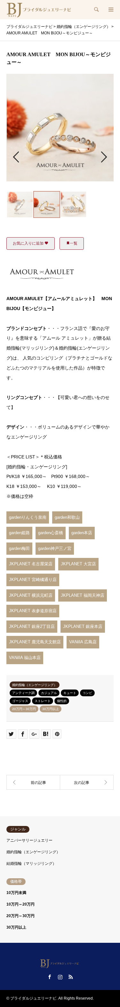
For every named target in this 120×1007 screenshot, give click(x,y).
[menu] (110, 9)
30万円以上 (50, 709)
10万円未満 (16, 892)
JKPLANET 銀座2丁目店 (32, 626)
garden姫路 (19, 532)
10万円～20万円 (20, 904)
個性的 (62, 701)
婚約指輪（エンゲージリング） (34, 685)
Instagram (60, 977)
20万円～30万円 (24, 709)
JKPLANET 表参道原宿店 (33, 610)
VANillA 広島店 (83, 641)
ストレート (43, 701)
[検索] (96, 9)
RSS (70, 977)
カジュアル (49, 693)
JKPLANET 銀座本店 (82, 626)
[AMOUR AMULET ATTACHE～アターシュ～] (33, 782)
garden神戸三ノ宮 (54, 548)
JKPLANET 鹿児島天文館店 (35, 641)
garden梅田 (19, 548)
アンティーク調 (23, 693)
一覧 (73, 243)
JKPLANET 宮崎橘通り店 (33, 579)
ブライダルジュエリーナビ (33, 998)
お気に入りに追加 (28, 243)
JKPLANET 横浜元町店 (30, 595)
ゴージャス (20, 701)
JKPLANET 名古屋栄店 (30, 563)
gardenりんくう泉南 (27, 517)
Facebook (49, 977)
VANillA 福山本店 (25, 657)
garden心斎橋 (50, 532)
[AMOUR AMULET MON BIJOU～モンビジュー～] (87, 782)
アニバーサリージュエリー (29, 840)
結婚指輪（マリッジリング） (31, 863)
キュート (69, 693)
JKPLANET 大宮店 (78, 563)
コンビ (87, 693)
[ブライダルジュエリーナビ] (39, 9)
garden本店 (81, 532)
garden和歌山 (67, 517)
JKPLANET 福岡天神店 (82, 595)
